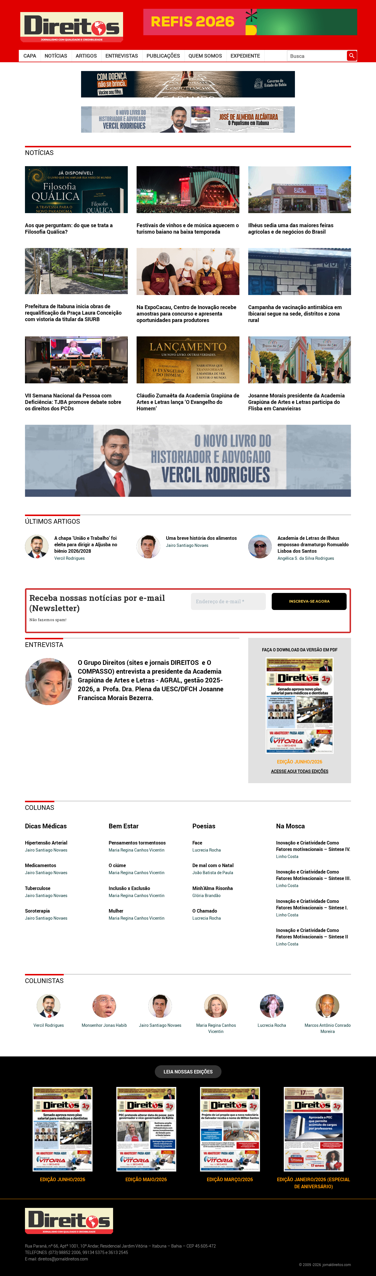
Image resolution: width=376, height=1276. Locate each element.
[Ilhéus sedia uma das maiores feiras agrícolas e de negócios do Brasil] (299, 189)
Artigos (86, 55)
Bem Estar (124, 826)
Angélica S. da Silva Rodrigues (306, 558)
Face (197, 843)
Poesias (203, 826)
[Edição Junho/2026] (299, 705)
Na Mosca (290, 826)
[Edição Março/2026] (229, 1129)
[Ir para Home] (72, 27)
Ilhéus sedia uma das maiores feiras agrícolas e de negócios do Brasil (290, 228)
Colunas (39, 807)
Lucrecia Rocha (206, 850)
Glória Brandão (206, 895)
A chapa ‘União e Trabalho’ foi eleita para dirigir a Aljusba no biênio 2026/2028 (85, 544)
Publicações (163, 55)
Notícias (56, 55)
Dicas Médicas (46, 826)
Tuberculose (37, 888)
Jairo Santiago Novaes (187, 545)
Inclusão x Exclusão (129, 888)
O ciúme (117, 865)
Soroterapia (37, 911)
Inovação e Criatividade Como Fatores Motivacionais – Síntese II (312, 933)
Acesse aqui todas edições (299, 771)
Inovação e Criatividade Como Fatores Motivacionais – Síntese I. (312, 904)
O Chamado (204, 911)
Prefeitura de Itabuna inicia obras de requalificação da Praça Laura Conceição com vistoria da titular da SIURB (73, 313)
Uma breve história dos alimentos (201, 538)
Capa (30, 55)
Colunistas (44, 980)
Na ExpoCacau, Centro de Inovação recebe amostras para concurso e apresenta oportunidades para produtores (186, 313)
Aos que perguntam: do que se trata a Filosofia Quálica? (69, 228)
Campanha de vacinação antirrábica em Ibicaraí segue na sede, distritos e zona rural (295, 313)
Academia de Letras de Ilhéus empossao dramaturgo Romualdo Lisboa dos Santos (313, 544)
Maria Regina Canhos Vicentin (136, 850)
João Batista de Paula (212, 872)
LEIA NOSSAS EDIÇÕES (188, 1071)
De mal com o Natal (213, 865)
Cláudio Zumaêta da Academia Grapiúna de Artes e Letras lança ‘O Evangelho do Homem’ (188, 402)
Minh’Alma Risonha (212, 888)
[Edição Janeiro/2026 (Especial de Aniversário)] (313, 1129)
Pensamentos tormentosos (137, 843)
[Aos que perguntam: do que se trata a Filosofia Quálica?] (76, 189)
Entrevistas (121, 55)
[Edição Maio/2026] (146, 1129)
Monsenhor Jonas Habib (104, 1025)
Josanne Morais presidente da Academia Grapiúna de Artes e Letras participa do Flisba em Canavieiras (296, 402)
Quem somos (205, 55)
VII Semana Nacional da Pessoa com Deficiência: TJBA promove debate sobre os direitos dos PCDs (73, 402)
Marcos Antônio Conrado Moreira (328, 1028)
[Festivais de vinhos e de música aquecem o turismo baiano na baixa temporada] (188, 189)
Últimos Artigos (52, 521)
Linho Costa (287, 856)
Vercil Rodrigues (69, 558)
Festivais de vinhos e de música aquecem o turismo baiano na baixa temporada (188, 228)
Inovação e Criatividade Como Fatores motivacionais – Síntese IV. (313, 846)
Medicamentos (40, 865)
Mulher (116, 911)
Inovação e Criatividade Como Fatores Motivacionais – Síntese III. (313, 875)
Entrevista (44, 644)
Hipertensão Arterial (46, 843)
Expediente (245, 55)
